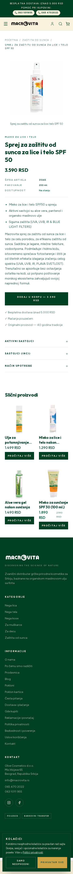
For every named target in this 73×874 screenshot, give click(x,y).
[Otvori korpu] (68, 24)
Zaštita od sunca (16, 638)
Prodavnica (12, 672)
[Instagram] (9, 803)
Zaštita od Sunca (35, 40)
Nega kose (11, 618)
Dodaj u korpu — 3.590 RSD (36, 299)
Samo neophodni (20, 862)
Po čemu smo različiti (18, 666)
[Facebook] (19, 803)
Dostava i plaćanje (17, 705)
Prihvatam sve (52, 862)
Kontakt (10, 743)
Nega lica (11, 605)
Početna (11, 40)
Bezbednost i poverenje (20, 731)
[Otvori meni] (5, 24)
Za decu (10, 631)
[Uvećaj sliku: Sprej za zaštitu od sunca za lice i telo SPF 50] (36, 88)
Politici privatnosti (33, 852)
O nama (10, 659)
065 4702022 (49, 12)
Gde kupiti (11, 711)
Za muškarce (13, 625)
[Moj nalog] (52, 24)
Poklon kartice (14, 692)
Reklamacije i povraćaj (19, 718)
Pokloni (9, 685)
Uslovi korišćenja (16, 737)
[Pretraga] (60, 24)
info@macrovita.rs (17, 780)
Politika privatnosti (17, 724)
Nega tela (11, 612)
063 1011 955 (13, 791)
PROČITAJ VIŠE (19, 455)
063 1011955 (25, 12)
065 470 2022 (14, 786)
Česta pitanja (14, 698)
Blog (8, 679)
